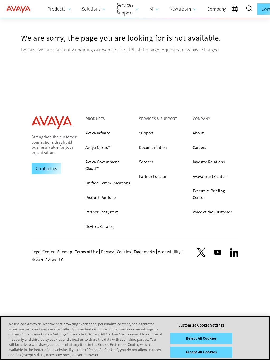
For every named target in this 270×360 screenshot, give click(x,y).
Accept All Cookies (201, 351)
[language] (236, 10)
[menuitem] (59, 9)
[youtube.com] (218, 252)
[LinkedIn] (234, 252)
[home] (18, 9)
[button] (249, 9)
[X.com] (201, 252)
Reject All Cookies (201, 338)
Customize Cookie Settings (201, 325)
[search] (249, 9)
